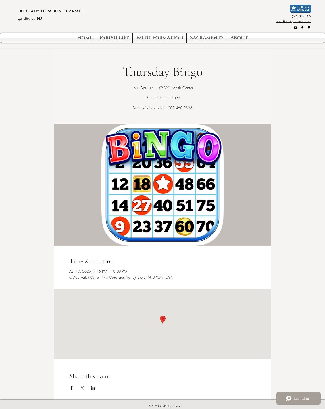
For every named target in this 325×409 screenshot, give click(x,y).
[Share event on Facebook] (71, 388)
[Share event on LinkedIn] (93, 388)
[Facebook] (302, 27)
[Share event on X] (82, 388)
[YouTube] (295, 27)
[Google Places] (309, 27)
